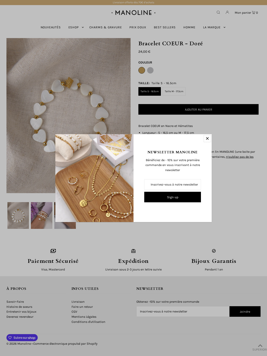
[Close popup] (207, 138)
